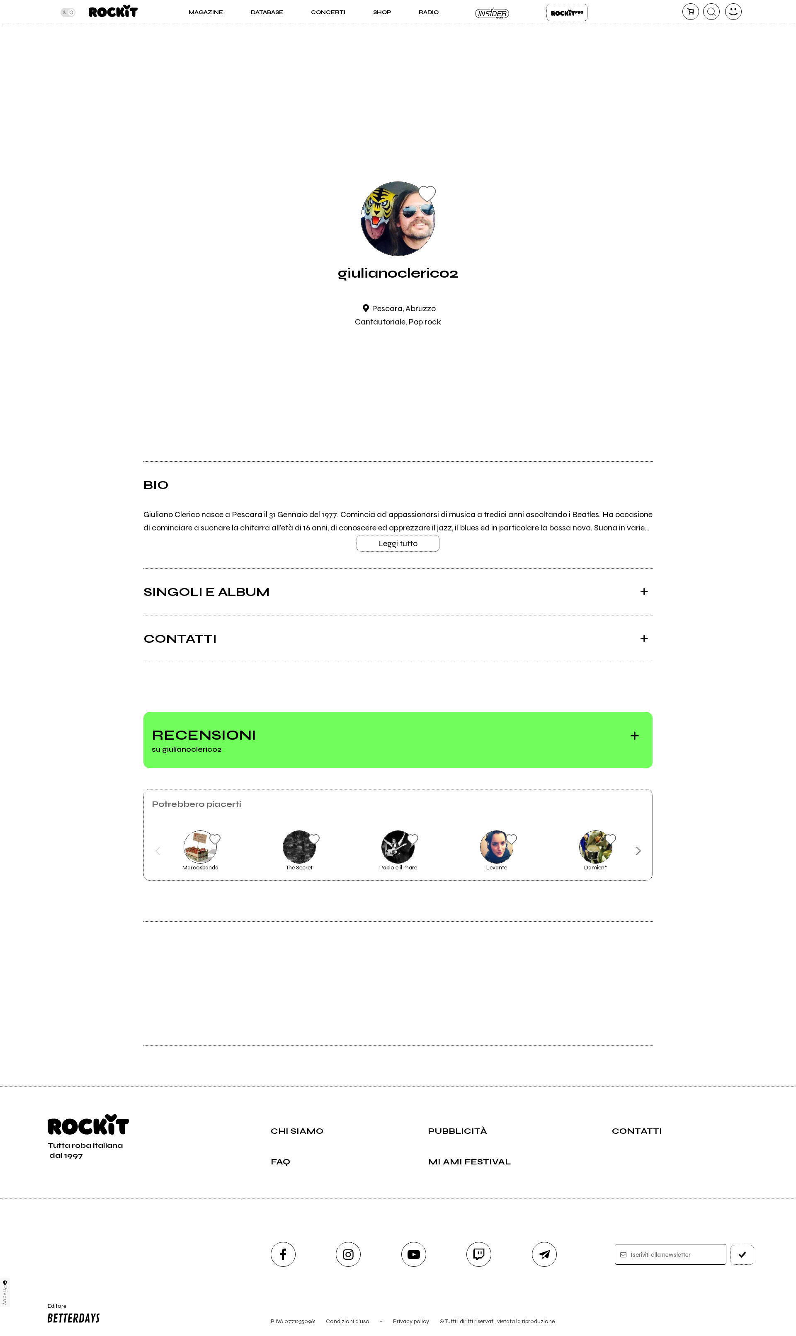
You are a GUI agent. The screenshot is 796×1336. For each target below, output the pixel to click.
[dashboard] (733, 11)
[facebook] (283, 1254)
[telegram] (544, 1254)
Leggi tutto (397, 543)
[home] (113, 12)
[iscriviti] (742, 1255)
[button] (157, 851)
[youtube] (413, 1254)
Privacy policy (411, 1321)
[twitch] (478, 1254)
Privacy (5, 1295)
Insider (492, 12)
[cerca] (711, 11)
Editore (53, 1309)
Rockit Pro (567, 12)
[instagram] (348, 1254)
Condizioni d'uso (347, 1321)
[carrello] (690, 11)
